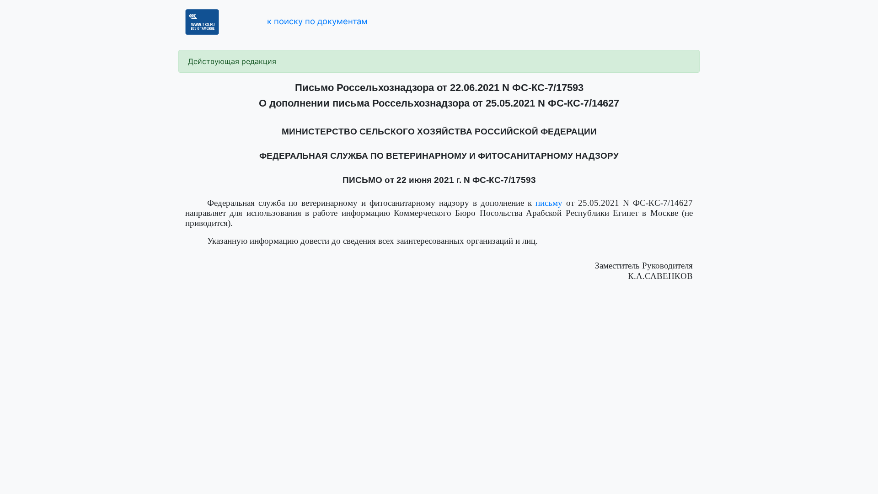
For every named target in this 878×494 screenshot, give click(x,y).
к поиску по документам (317, 21)
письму (548, 203)
